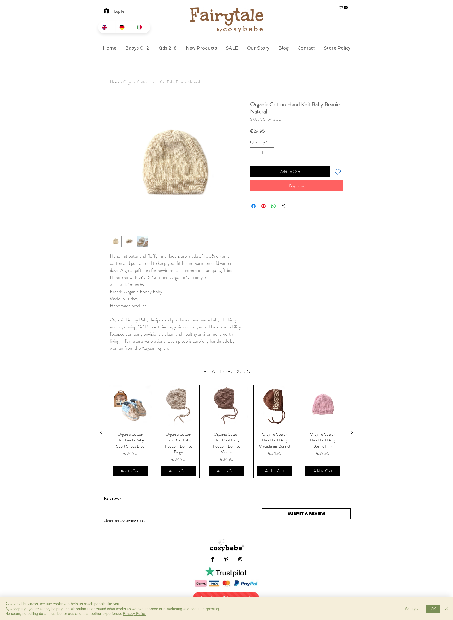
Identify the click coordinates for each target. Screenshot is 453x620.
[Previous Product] (101, 432)
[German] (124, 27)
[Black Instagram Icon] (240, 559)
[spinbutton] (262, 153)
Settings (411, 608)
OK (433, 608)
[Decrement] (254, 153)
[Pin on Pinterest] (263, 206)
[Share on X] (283, 206)
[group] (226, 432)
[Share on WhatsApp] (273, 206)
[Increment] (269, 153)
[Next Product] (352, 432)
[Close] (447, 608)
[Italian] (141, 27)
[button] (344, 7)
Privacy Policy (134, 613)
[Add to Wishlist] (337, 171)
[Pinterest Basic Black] (226, 559)
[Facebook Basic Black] (212, 559)
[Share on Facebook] (253, 206)
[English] (106, 27)
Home (115, 82)
